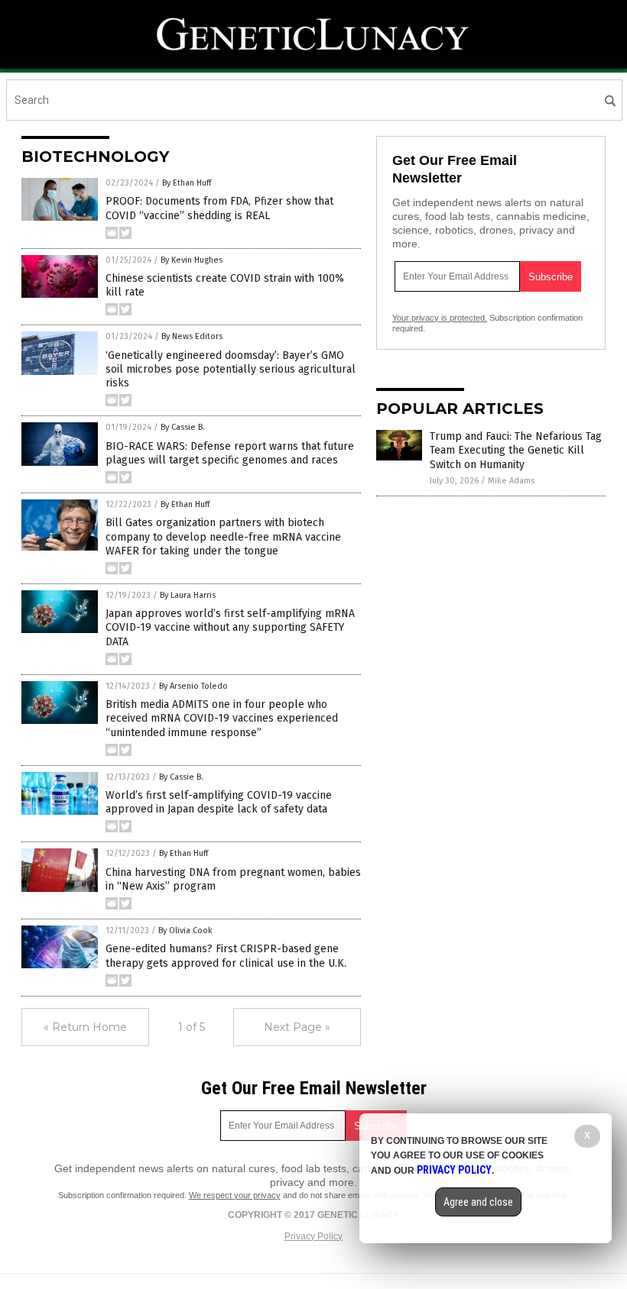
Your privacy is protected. (439, 317)
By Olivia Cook (185, 930)
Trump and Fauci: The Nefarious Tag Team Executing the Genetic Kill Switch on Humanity (516, 450)
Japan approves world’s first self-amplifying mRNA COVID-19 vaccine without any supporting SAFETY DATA (230, 627)
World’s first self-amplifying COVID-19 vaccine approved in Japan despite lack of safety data (219, 802)
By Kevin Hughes (192, 260)
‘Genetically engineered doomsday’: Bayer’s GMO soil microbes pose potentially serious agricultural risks (231, 369)
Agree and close (478, 1202)
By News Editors (192, 336)
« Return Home (85, 1027)
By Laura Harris (188, 595)
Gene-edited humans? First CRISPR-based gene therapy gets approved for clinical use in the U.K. (226, 955)
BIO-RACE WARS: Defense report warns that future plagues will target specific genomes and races (230, 453)
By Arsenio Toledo (193, 686)
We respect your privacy (235, 1195)
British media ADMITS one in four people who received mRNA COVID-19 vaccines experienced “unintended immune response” (222, 718)
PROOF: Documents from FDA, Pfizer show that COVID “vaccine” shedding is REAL (219, 208)
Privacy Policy (313, 1236)
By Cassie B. (183, 427)
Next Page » (297, 1027)
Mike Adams (511, 481)
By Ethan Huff (186, 183)
